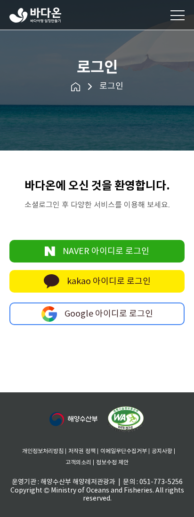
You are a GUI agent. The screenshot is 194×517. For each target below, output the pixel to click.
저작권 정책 (82, 451)
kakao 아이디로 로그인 (109, 281)
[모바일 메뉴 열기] (177, 15)
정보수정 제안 (112, 463)
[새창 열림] (126, 419)
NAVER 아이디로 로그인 (106, 251)
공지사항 (162, 451)
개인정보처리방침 (43, 451)
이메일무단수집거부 (123, 451)
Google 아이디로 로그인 (109, 314)
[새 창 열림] (73, 419)
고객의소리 (78, 463)
